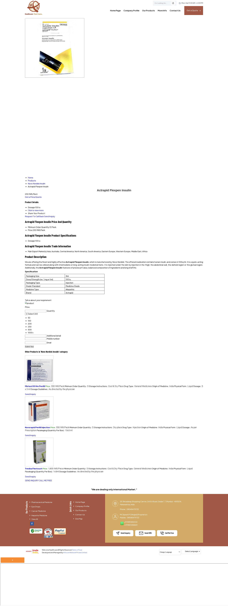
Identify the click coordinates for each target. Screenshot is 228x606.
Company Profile (131, 10)
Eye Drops (35, 506)
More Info (162, 10)
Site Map (79, 519)
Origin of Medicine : (163, 386)
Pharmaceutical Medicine (41, 502)
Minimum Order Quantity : (76, 386)
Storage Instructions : (106, 386)
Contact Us (175, 10)
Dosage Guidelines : (53, 389)
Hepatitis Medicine (39, 515)
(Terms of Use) (77, 550)
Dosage (31, 241)
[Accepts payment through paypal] (60, 534)
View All (34, 519)
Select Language (191, 551)
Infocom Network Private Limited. (75, 552)
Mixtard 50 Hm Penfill (35, 386)
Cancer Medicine (38, 511)
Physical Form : (183, 386)
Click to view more (36, 210)
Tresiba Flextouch (33, 468)
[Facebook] (32, 524)
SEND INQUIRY (31, 480)
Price (30, 230)
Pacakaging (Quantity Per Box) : (54, 430)
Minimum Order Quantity (38, 227)
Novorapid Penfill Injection (37, 427)
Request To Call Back (34, 216)
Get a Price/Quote (33, 197)
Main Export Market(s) (37, 251)
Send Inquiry (49, 216)
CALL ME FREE (45, 480)
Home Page (115, 10)
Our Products (148, 10)
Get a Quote (192, 10)
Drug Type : (138, 386)
